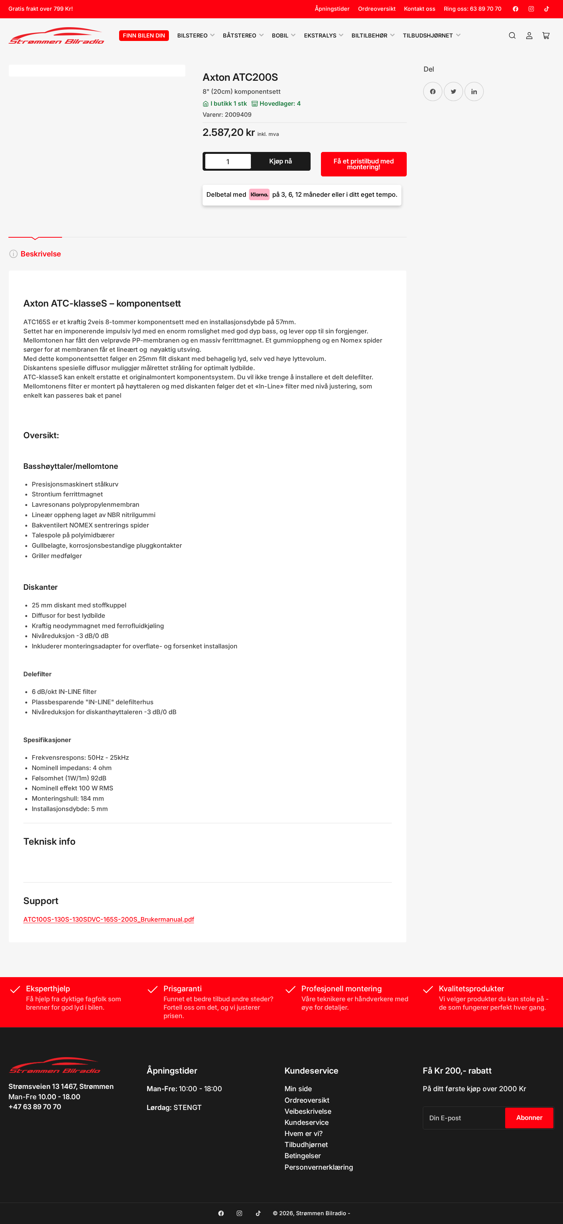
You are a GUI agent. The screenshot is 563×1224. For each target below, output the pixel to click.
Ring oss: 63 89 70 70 (472, 8)
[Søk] (512, 35)
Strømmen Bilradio (321, 1213)
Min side (298, 1088)
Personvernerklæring (319, 1167)
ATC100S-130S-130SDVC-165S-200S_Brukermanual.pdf (108, 919)
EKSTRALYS (320, 35)
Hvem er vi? (304, 1133)
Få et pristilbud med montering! (364, 164)
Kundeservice (307, 1122)
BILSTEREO (192, 35)
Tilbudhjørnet (306, 1144)
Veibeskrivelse (308, 1111)
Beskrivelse (41, 253)
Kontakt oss (419, 8)
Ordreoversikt (377, 8)
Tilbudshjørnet (428, 35)
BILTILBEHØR (369, 35)
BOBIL (280, 35)
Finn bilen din (144, 35)
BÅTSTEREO (239, 35)
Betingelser (303, 1155)
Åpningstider (332, 8)
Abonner (529, 1117)
